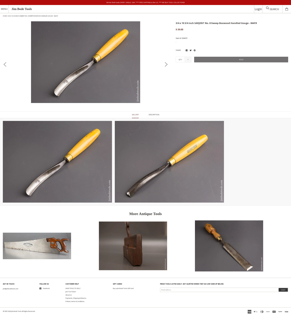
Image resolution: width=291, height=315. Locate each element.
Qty (180, 59)
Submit (283, 290)
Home (5, 16)
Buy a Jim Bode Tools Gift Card (123, 288)
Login (258, 9)
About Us (68, 295)
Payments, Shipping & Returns (75, 298)
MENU (4, 8)
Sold (241, 59)
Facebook (46, 288)
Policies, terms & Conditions (74, 301)
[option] (86, 62)
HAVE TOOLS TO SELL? (72, 288)
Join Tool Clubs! (70, 292)
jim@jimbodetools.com (10, 289)
